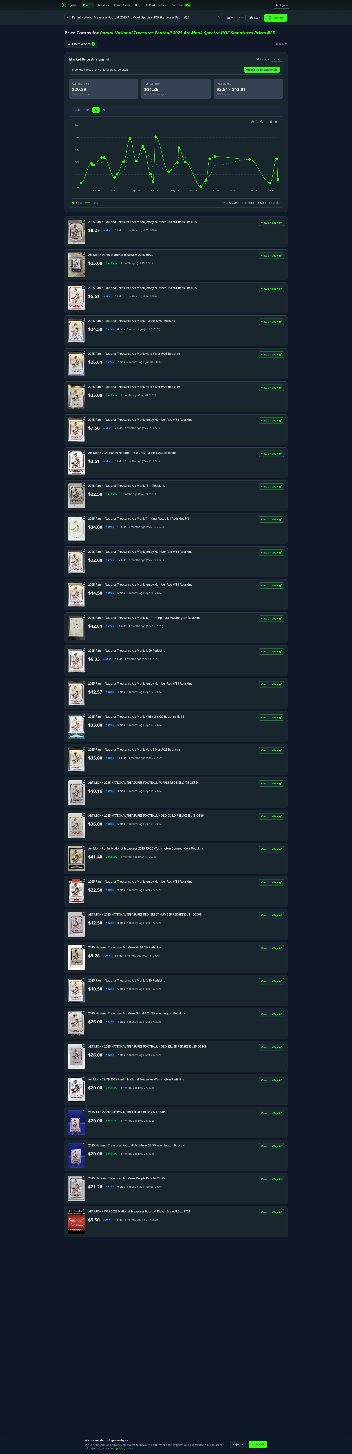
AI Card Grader (155, 5)
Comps (87, 5)
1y (96, 110)
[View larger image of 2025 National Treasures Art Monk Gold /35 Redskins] (76, 957)
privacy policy (125, 1448)
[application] (176, 156)
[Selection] (266, 122)
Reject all (238, 1444)
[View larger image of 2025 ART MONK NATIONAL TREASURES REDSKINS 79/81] (76, 1122)
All (104, 110)
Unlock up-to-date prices (262, 69)
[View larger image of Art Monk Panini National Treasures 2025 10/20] (76, 265)
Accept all (258, 1444)
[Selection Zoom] (262, 122)
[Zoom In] (252, 121)
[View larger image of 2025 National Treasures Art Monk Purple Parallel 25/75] (76, 1188)
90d (87, 110)
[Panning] (271, 121)
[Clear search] (219, 17)
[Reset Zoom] (276, 122)
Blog (138, 5)
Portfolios (181, 5)
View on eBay (269, 222)
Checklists (103, 5)
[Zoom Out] (256, 121)
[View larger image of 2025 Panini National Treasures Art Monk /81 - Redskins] (76, 495)
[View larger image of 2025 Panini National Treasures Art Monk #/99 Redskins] (76, 660)
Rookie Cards (122, 5)
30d (77, 110)
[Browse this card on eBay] (84, 220)
